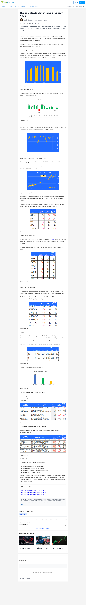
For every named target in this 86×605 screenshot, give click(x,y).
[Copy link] (38, 24)
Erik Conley (26, 19)
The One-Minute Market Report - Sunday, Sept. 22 (33, 494)
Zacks (52, 239)
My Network (24, 6)
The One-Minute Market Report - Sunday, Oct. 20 (33, 490)
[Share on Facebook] (33, 24)
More (22, 504)
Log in (34, 566)
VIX (25, 514)
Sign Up (82, 2)
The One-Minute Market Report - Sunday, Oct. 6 (33, 492)
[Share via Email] (35, 24)
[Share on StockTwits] (27, 24)
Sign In (76, 2)
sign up (40, 566)
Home (3, 6)
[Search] (83, 6)
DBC (21, 514)
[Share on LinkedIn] (30, 24)
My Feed (10, 6)
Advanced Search (34, 6)
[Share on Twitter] (25, 24)
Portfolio (17, 6)
